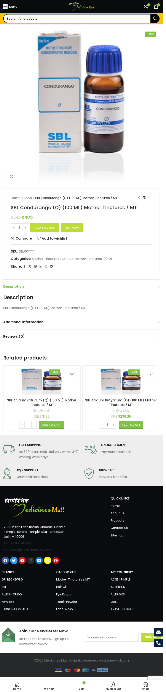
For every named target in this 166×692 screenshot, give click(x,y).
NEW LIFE (8, 602)
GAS (114, 602)
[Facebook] (5, 560)
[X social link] (30, 266)
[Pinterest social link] (35, 266)
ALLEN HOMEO (12, 594)
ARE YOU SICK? (122, 572)
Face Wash (64, 609)
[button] (51, 425)
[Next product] (149, 197)
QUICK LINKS (120, 498)
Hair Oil (61, 587)
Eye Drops (63, 594)
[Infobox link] (40, 451)
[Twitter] (14, 560)
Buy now (72, 228)
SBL (4, 587)
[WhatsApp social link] (46, 266)
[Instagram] (30, 560)
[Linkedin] (39, 560)
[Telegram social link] (51, 266)
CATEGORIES (66, 572)
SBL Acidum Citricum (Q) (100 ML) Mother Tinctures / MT (42, 402)
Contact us (119, 528)
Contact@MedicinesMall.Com (28, 549)
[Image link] (34, 507)
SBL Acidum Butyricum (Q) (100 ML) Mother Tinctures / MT (121, 402)
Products (117, 520)
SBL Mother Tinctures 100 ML (90, 258)
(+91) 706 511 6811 (17, 543)
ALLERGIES (118, 594)
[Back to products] (144, 197)
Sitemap (117, 535)
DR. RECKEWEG (12, 579)
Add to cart (45, 228)
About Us (117, 513)
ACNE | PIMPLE (121, 579)
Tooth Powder (66, 602)
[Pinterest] (56, 560)
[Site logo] (81, 6)
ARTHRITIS (118, 587)
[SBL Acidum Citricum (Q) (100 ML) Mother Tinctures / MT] (42, 382)
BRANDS (8, 572)
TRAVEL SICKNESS (123, 609)
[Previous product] (139, 197)
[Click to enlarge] (11, 176)
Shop (28, 198)
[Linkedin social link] (40, 266)
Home (16, 198)
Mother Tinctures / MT (49, 258)
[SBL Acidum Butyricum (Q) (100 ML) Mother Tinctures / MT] (121, 382)
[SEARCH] (155, 18)
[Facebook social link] (24, 266)
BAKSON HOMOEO (15, 609)
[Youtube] (22, 560)
